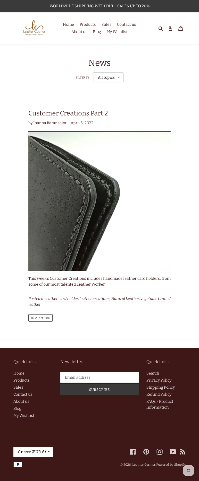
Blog (17, 408)
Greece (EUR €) (32, 451)
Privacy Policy (158, 380)
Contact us (23, 394)
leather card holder (61, 298)
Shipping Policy (160, 387)
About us (21, 401)
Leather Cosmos (144, 464)
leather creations (95, 298)
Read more (40, 318)
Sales (18, 387)
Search (152, 373)
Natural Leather (125, 298)
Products (21, 380)
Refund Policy (158, 394)
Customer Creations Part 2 (68, 113)
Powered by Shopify (171, 464)
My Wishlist (23, 415)
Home (19, 373)
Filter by (82, 77)
